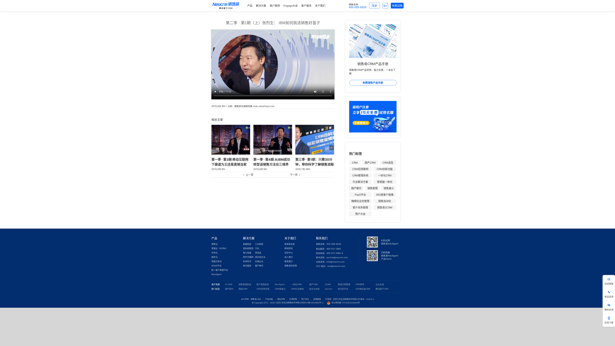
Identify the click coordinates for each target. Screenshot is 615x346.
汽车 (257, 248)
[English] (385, 5)
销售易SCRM (384, 207)
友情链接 (317, 299)
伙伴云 (214, 252)
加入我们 (288, 257)
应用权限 (293, 299)
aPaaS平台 (216, 265)
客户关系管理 (360, 207)
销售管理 (372, 188)
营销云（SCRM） (219, 248)
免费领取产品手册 (373, 82)
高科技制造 (248, 248)
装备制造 (247, 244)
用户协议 (305, 299)
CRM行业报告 (297, 289)
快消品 (258, 252)
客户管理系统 (262, 284)
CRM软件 (360, 284)
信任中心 (288, 252)
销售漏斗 (389, 188)
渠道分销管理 (344, 284)
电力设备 (247, 252)
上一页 (249, 174)
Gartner (328, 289)
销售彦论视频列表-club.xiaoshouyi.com (254, 106)
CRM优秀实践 (262, 289)
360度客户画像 (385, 194)
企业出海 (380, 284)
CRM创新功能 (385, 169)
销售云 (214, 244)
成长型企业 (260, 257)
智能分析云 (216, 261)
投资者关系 (289, 244)
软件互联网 (248, 257)
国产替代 (356, 188)
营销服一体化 (384, 181)
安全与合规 (314, 289)
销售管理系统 (245, 284)
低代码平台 (343, 289)
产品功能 (269, 299)
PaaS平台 (360, 194)
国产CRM (370, 162)
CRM (355, 162)
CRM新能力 (280, 289)
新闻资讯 (288, 248)
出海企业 (259, 261)
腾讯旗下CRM (382, 289)
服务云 (214, 257)
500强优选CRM (363, 289)
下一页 (294, 174)
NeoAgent (216, 274)
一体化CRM (384, 175)
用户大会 (360, 213)
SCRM (328, 284)
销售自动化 (384, 201)
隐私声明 (281, 299)
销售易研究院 (290, 265)
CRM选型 (387, 162)
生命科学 (247, 261)
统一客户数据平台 (219, 270)
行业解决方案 (360, 181)
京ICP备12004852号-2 (313, 302)
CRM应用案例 (360, 169)
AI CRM (228, 284)
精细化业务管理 (360, 201)
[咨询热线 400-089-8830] (357, 5)
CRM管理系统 (360, 175)
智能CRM (243, 289)
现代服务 (247, 265)
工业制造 (259, 244)
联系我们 (288, 261)
